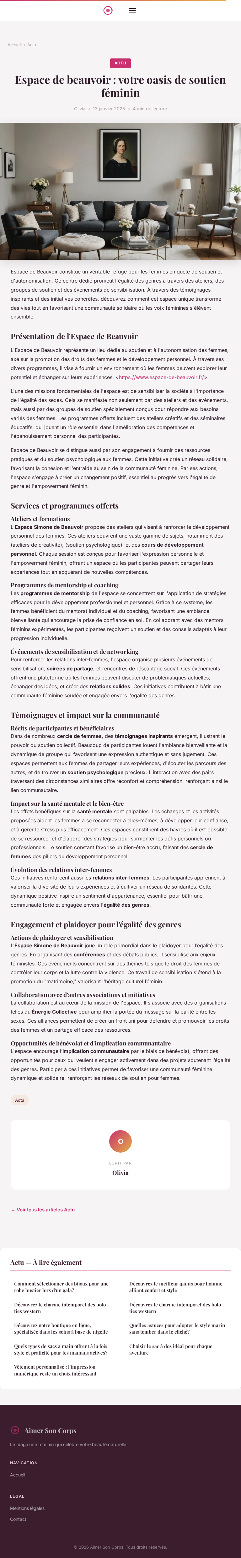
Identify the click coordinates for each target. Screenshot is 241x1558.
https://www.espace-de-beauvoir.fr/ (161, 377)
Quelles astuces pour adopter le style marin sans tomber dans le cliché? (177, 1328)
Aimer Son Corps (50, 1430)
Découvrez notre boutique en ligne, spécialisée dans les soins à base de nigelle (61, 1328)
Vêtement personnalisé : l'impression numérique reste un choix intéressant (55, 1370)
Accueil (15, 44)
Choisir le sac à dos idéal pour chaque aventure (170, 1349)
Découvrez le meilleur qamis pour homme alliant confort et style (175, 1286)
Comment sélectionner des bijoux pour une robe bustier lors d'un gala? (61, 1286)
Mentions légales (27, 1508)
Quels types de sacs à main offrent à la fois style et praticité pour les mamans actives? (60, 1349)
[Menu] (132, 11)
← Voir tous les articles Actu (43, 1210)
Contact (18, 1519)
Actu (31, 44)
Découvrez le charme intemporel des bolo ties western (60, 1307)
